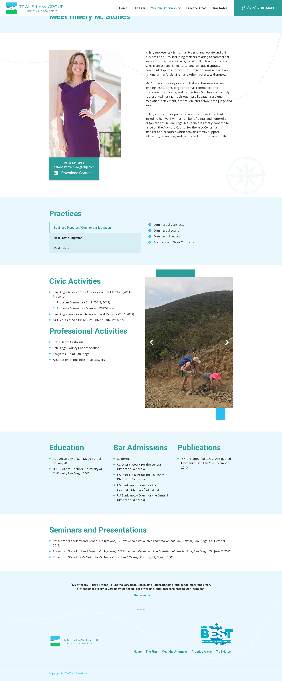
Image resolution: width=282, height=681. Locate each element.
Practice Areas (202, 651)
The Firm (152, 651)
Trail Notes (223, 651)
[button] (138, 609)
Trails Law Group (78, 673)
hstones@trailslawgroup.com (74, 167)
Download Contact (77, 173)
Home (138, 651)
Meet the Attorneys (175, 651)
